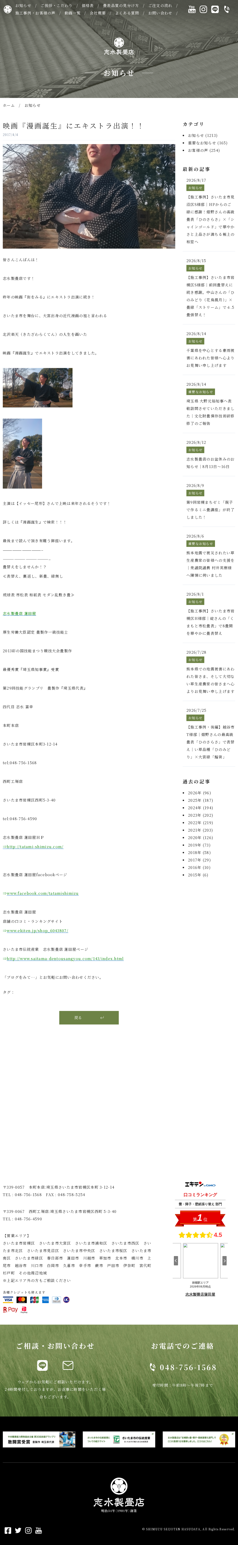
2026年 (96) (199, 792)
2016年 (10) (199, 867)
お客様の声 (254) (204, 150)
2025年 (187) (200, 800)
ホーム (9, 105)
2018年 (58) (199, 852)
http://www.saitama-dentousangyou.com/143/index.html (65, 958)
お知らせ (23, 5)
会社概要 (98, 13)
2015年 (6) (198, 875)
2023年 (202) (200, 815)
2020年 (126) (200, 837)
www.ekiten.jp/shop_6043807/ (37, 930)
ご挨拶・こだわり (56, 5)
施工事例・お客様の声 (35, 13)
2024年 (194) (200, 807)
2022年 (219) (200, 822)
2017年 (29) (199, 860)
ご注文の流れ (160, 5)
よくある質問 (127, 13)
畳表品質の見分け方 (121, 5)
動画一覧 (73, 13)
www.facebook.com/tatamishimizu (43, 893)
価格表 (88, 5)
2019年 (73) (199, 845)
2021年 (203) (200, 830)
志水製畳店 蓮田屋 (19, 613)
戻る (78, 1017)
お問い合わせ (160, 13)
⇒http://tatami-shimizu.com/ (33, 846)
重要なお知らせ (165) (208, 143)
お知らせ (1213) (203, 135)
